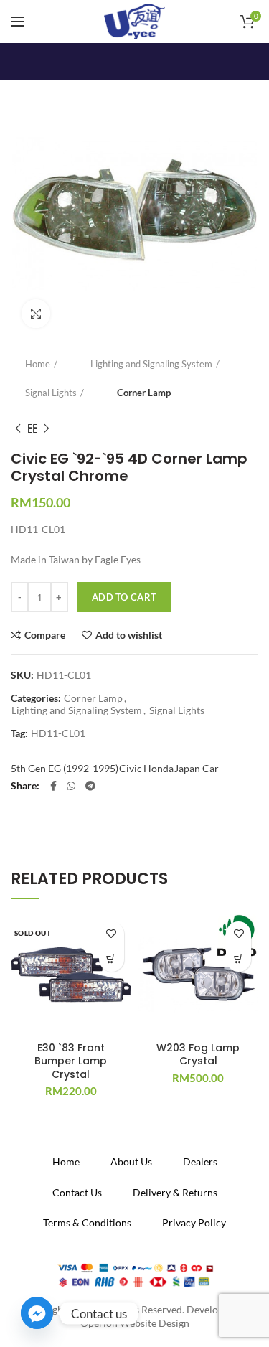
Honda (158, 768)
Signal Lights (51, 392)
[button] (238, 959)
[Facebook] (53, 785)
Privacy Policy (194, 1222)
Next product (46, 428)
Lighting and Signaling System (151, 364)
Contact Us (77, 1192)
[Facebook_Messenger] (37, 1313)
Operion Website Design (134, 1323)
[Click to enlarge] (36, 313)
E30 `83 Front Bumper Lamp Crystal (70, 1061)
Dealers (200, 1161)
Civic (130, 768)
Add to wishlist (128, 635)
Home (37, 364)
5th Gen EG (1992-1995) (64, 768)
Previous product (18, 428)
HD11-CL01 (58, 733)
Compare (44, 635)
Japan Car (196, 768)
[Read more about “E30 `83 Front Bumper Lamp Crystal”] (111, 959)
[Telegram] (90, 785)
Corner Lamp (144, 392)
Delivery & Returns (175, 1192)
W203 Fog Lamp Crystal (198, 1054)
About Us (131, 1161)
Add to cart (124, 597)
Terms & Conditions (87, 1222)
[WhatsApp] (71, 785)
